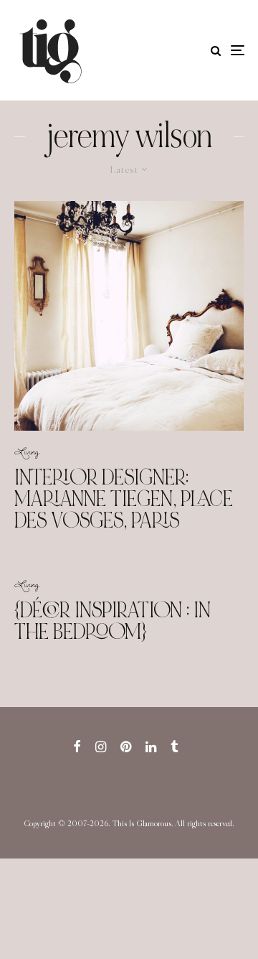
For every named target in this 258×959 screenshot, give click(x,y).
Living (26, 450)
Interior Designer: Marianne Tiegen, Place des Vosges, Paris (123, 499)
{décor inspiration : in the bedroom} (112, 620)
